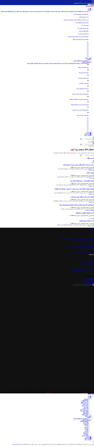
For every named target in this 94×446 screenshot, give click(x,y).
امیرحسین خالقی (84, 403)
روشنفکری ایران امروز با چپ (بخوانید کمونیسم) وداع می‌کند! (78, 36)
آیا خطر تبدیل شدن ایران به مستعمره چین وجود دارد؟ (79, 249)
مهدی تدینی (91, 178)
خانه (89, 8)
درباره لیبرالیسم (89, 262)
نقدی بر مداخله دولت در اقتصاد (83, 67)
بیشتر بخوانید (15, 444)
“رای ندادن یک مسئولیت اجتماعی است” (83, 240)
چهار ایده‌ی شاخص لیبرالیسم (86, 273)
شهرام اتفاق (85, 413)
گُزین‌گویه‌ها (91, 228)
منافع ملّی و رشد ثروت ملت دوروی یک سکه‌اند (80, 39)
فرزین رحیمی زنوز (84, 409)
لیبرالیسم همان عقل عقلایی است (85, 251)
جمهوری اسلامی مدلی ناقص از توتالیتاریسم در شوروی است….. (76, 237)
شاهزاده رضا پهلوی (89, 210)
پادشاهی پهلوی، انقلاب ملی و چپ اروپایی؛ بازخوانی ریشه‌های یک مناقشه (74, 189)
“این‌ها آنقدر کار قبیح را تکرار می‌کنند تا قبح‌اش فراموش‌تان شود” (76, 205)
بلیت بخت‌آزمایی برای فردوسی (83, 33)
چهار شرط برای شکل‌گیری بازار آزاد (82, 88)
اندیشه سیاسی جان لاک (87, 259)
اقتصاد (88, 59)
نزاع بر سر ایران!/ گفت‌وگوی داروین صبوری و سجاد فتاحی (78, 164)
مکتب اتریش (85, 422)
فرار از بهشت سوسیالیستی (86, 220)
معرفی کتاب (87, 134)
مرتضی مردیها (85, 405)
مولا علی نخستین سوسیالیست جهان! (82, 22)
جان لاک (86, 425)
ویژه (89, 10)
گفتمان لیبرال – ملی (84, 25)
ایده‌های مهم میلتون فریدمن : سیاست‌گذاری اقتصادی (79, 104)
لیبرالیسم (88, 132)
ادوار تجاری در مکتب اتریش (83, 83)
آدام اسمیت (85, 423)
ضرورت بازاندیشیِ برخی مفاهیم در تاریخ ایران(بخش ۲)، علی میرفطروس (76, 19)
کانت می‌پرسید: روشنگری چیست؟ (84, 265)
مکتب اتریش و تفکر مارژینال (83, 72)
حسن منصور (85, 404)
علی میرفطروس (84, 401)
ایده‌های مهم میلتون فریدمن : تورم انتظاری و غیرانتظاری (78, 99)
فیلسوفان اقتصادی (86, 62)
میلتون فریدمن (85, 435)
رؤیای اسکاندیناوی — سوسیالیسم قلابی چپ (80, 14)
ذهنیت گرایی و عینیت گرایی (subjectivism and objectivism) (78, 243)
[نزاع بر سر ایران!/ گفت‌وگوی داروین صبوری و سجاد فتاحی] (93, 160)
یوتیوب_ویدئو (87, 135)
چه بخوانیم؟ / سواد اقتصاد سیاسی (80, 60)
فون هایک (86, 427)
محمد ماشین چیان (84, 410)
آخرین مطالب (90, 158)
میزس (87, 426)
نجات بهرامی (85, 408)
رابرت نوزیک (85, 433)
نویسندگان (86, 399)
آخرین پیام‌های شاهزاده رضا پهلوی (85, 213)
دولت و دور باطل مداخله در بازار (83, 28)
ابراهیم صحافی (85, 414)
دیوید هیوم (86, 431)
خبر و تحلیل (87, 58)
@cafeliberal (91, 230)
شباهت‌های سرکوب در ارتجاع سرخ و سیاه (82, 246)
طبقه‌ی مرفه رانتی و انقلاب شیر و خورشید (82, 196)
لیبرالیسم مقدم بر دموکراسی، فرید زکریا (83, 267)
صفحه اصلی (73, 152)
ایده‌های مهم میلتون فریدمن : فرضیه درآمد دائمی (80, 109)
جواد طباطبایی (85, 400)
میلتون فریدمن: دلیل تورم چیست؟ (82, 115)
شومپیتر (86, 429)
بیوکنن (87, 430)
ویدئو (93, 162)
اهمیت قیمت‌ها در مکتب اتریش (83, 78)
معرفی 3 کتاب (90, 172)
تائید (19, 444)
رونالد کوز (86, 434)
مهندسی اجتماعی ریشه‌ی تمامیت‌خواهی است (81, 270)
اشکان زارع (85, 412)
